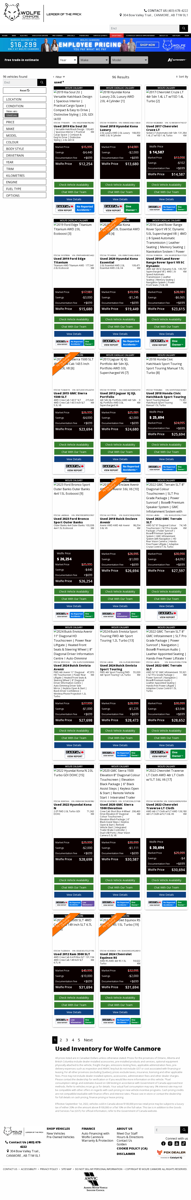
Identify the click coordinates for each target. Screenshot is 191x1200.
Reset (23, 90)
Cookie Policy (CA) (132, 1148)
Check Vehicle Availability (74, 184)
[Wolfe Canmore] (42, 12)
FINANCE (88, 1128)
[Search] (183, 28)
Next (88, 1039)
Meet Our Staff (127, 1133)
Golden (122, 1144)
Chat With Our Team (74, 192)
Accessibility (29, 1169)
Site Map (66, 1169)
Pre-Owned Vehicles (60, 1137)
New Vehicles (56, 1133)
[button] (5, 35)
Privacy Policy (49, 1169)
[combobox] (68, 60)
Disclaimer (126, 1154)
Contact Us (124, 1140)
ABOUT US (124, 1128)
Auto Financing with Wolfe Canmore (95, 1135)
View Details (74, 199)
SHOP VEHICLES (58, 1128)
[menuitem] (25, 111)
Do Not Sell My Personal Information (99, 1169)
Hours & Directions (130, 1137)
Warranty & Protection (97, 1140)
